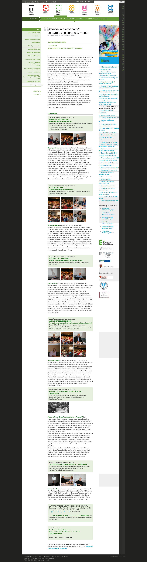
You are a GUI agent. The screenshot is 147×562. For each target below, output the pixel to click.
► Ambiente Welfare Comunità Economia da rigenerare (108, 91)
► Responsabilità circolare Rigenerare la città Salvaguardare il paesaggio (107, 73)
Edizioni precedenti (35, 85)
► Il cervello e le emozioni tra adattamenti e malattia (108, 87)
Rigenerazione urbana (34, 49)
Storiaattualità (91, 19)
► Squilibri (102, 113)
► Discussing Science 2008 (108, 170)
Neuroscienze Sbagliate (33, 52)
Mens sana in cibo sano (33, 81)
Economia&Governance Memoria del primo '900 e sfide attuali (31, 77)
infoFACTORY (116, 557)
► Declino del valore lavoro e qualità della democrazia (108, 149)
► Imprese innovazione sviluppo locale (106, 182)
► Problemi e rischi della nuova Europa (107, 189)
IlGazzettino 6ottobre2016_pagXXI (108, 213)
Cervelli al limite (35, 36)
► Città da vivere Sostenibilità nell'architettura (108, 95)
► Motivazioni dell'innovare (107, 177)
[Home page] (29, 16)
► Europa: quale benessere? (108, 98)
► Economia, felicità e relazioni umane (106, 173)
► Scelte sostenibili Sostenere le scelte (109, 129)
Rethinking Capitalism (34, 55)
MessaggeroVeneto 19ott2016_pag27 (107, 227)
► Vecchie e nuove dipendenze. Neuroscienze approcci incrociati (107, 102)
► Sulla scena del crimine (107, 155)
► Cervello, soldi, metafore (107, 115)
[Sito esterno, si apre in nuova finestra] (106, 249)
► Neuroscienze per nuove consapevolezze (107, 125)
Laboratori (36, 91)
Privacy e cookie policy (43, 560)
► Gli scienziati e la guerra (107, 132)
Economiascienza (74, 19)
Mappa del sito (80, 1)
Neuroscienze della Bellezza (32, 59)
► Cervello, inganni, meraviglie (109, 117)
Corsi (37, 29)
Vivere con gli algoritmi (33, 72)
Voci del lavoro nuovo (34, 32)
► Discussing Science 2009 (108, 160)
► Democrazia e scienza (107, 140)
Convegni (36, 94)
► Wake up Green (105, 69)
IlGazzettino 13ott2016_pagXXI (107, 222)
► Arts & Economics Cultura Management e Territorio (108, 145)
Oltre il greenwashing (34, 46)
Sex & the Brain (36, 42)
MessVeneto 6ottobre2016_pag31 (108, 209)
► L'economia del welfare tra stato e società (108, 193)
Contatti (89, 1)
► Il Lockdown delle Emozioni (108, 67)
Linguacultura (58, 19)
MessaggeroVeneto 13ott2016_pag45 (107, 218)
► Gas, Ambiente (104, 179)
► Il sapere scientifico (106, 165)
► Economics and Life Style (108, 153)
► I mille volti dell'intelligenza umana (108, 78)
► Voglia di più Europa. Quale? (106, 121)
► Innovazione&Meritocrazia (108, 163)
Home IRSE (33, 19)
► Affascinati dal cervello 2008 (109, 168)
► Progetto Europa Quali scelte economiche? (107, 82)
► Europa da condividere (107, 186)
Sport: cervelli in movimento (32, 68)
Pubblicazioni (27, 23)
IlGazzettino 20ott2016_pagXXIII (108, 232)
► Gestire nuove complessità (108, 201)
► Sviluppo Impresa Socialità (108, 142)
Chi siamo (46, 19)
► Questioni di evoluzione (107, 135)
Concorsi (103, 19)
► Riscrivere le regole (106, 110)
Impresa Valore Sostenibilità (32, 39)
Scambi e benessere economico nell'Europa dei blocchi (32, 64)
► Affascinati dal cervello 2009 (109, 158)
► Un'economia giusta (106, 137)
